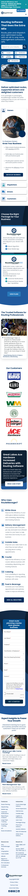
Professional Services (4, 866)
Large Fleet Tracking (4, 821)
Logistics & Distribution (19, 817)
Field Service (19, 811)
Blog (2, 849)
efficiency (16, 167)
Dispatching (4, 807)
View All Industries (21, 831)
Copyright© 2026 (14, 879)
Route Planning (5, 804)
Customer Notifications (5, 812)
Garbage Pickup (20, 822)
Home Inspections (21, 808)
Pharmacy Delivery (19, 826)
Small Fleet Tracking (4, 825)
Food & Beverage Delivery (21, 805)
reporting (11, 149)
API (2, 828)
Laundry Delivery (21, 829)
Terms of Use (14, 885)
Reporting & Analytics (4, 817)
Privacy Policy (14, 882)
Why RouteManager (5, 845)
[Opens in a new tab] (9, 891)
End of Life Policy (14, 888)
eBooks (3, 856)
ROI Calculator (5, 863)
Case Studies (5, 854)
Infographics (5, 851)
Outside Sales (20, 813)
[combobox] (14, 47)
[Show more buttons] (25, 77)
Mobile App (4, 809)
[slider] (14, 77)
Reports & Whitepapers (5, 859)
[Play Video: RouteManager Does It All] (14, 70)
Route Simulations (6, 831)
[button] (14, 110)
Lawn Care (19, 820)
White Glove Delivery (19, 835)
